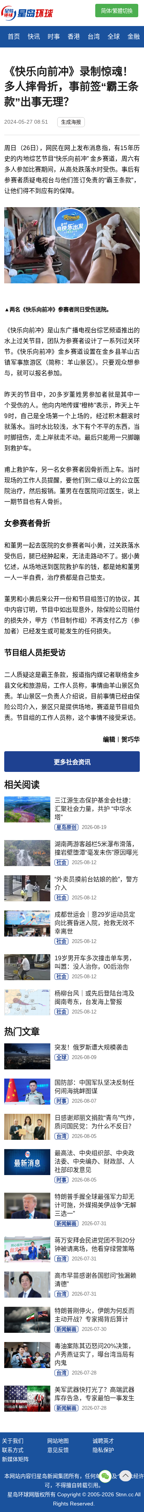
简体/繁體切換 (116, 11)
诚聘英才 (103, 1441)
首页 (14, 36)
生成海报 (71, 122)
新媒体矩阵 (15, 1459)
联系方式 (12, 1450)
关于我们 (12, 1441)
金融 (133, 36)
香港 (74, 36)
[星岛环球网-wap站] (32, 14)
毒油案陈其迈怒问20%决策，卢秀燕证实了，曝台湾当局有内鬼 (94, 1354)
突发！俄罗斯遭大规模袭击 (91, 1047)
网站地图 (58, 1441)
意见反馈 (58, 1450)
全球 (114, 36)
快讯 (34, 36)
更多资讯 (72, 762)
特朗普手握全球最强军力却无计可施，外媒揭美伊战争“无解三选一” (95, 1205)
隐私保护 (103, 1450)
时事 (54, 36)
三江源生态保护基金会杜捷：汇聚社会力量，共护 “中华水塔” (94, 809)
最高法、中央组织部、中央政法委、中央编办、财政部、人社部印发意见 (94, 1161)
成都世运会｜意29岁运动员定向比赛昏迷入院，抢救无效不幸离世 (95, 923)
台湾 (94, 36)
